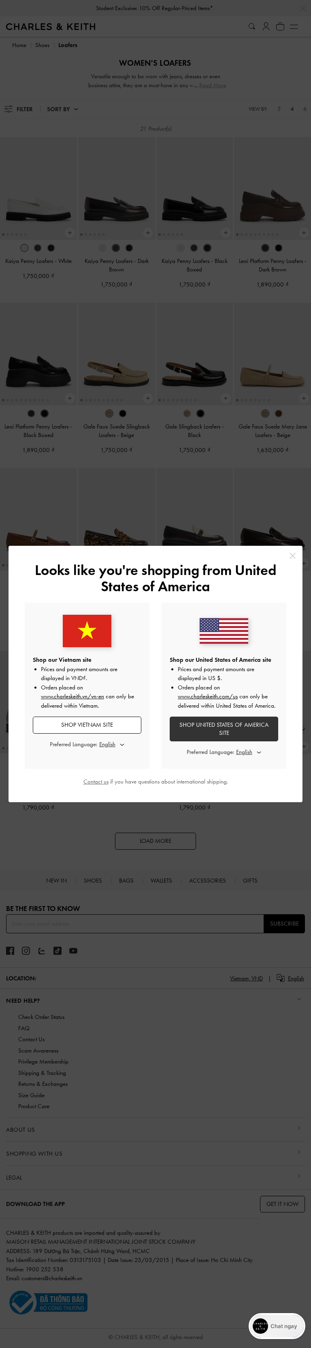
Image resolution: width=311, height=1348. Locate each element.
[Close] (292, 556)
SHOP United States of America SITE (223, 728)
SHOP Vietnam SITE (87, 724)
